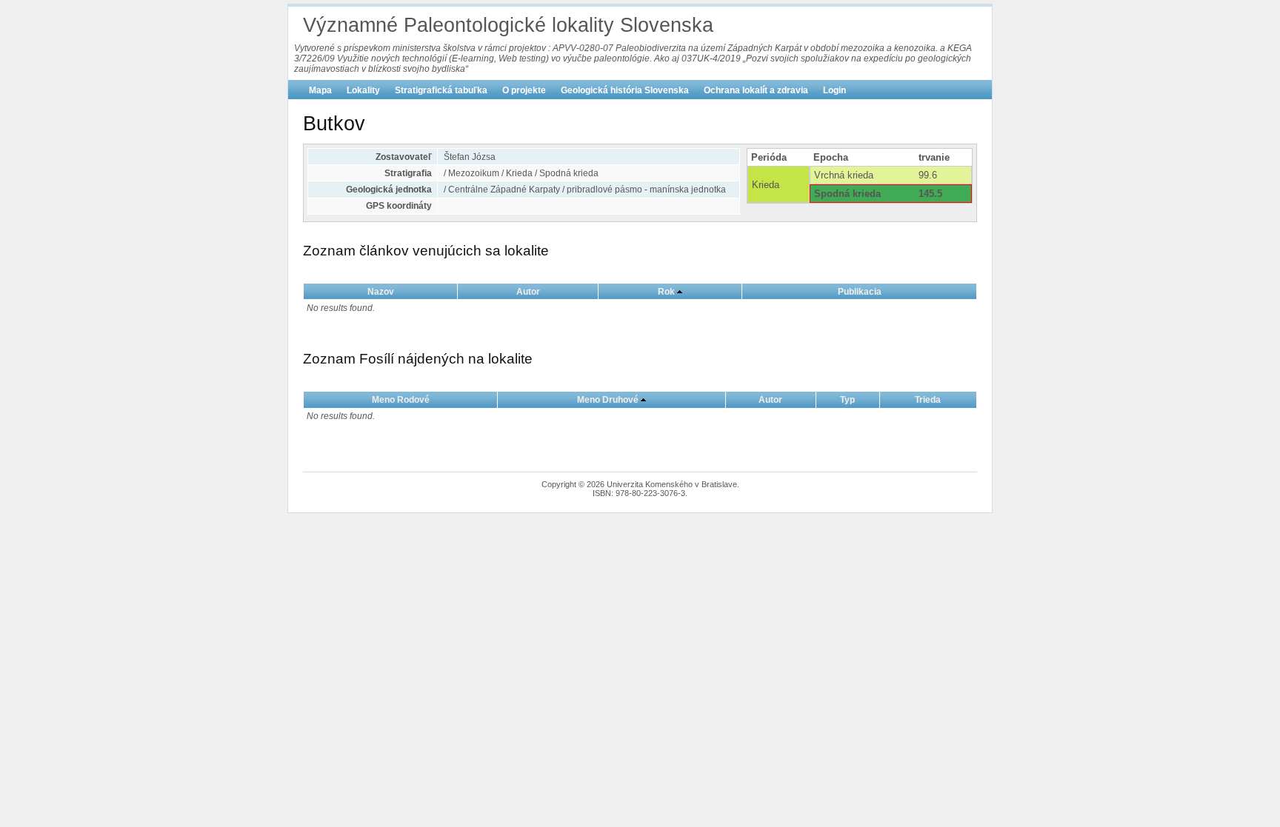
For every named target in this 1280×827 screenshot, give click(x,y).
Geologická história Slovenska (625, 90)
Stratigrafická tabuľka (441, 90)
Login (834, 90)
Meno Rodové (401, 400)
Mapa (320, 90)
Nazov (380, 292)
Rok (666, 292)
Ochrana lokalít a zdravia (756, 90)
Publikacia (859, 292)
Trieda (928, 400)
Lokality (363, 90)
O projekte (524, 90)
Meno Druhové (608, 400)
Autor (528, 292)
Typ (847, 400)
